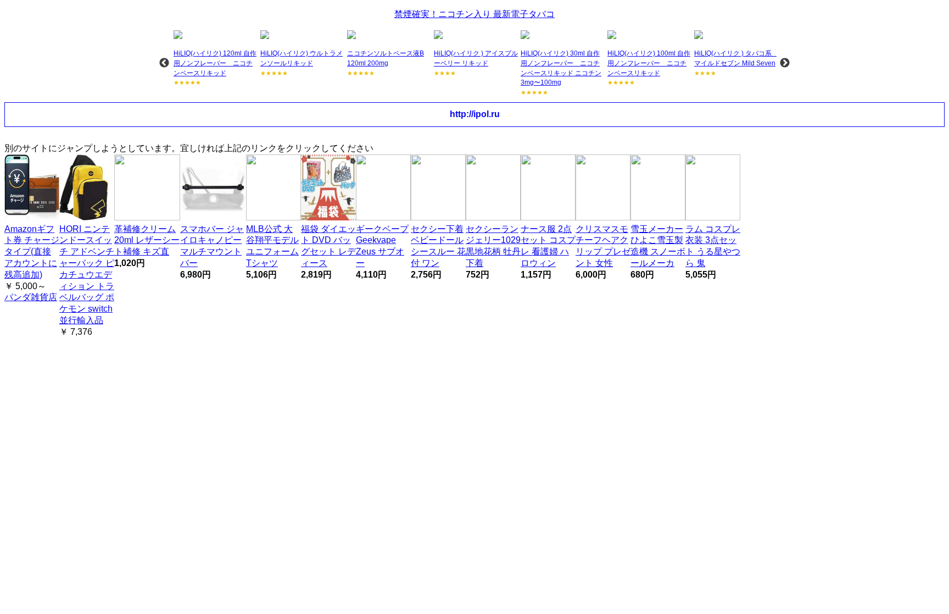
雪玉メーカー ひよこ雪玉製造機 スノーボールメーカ (657, 246)
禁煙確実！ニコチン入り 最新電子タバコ (474, 14)
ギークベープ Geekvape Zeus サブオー (382, 246)
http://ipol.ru (475, 114)
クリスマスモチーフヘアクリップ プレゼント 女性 (603, 246)
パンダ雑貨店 (30, 297)
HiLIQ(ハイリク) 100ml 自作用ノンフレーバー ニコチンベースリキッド (648, 62)
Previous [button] (164, 63)
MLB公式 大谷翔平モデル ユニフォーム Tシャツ (272, 246)
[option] (216, 58)
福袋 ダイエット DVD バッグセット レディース (328, 246)
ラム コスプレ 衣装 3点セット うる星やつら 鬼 (712, 246)
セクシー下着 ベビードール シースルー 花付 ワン (438, 246)
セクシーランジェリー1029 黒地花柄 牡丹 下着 (493, 246)
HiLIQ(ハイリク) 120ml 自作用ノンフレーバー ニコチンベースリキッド (215, 62)
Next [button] (784, 63)
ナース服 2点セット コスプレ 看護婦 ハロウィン (548, 246)
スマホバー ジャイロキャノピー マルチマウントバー (212, 246)
